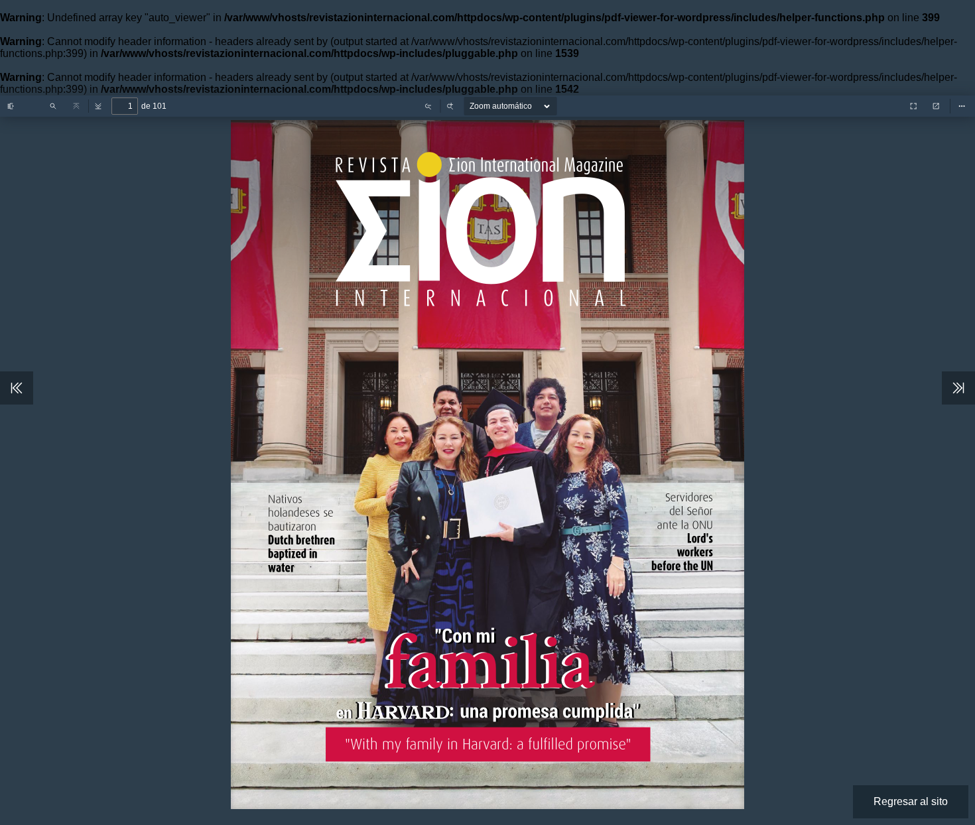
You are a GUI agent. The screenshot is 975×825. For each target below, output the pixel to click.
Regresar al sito (911, 801)
